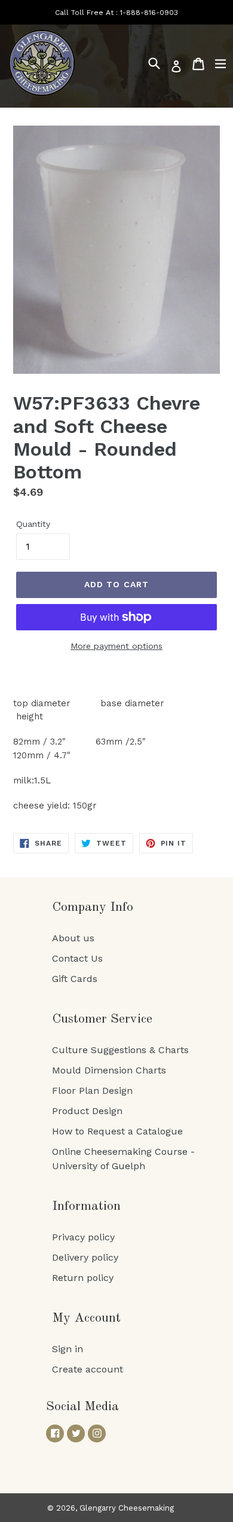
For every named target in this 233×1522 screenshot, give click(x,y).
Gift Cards (74, 978)
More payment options (116, 646)
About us (73, 938)
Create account (87, 1369)
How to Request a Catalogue (117, 1131)
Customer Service (102, 1019)
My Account (86, 1318)
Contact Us (77, 958)
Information (86, 1206)
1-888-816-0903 (149, 12)
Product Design (87, 1111)
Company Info (92, 907)
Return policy (83, 1277)
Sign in (67, 1349)
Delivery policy (85, 1257)
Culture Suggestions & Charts (120, 1050)
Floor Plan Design (92, 1090)
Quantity (33, 524)
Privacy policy (83, 1237)
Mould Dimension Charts (109, 1070)
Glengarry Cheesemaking (126, 1507)
